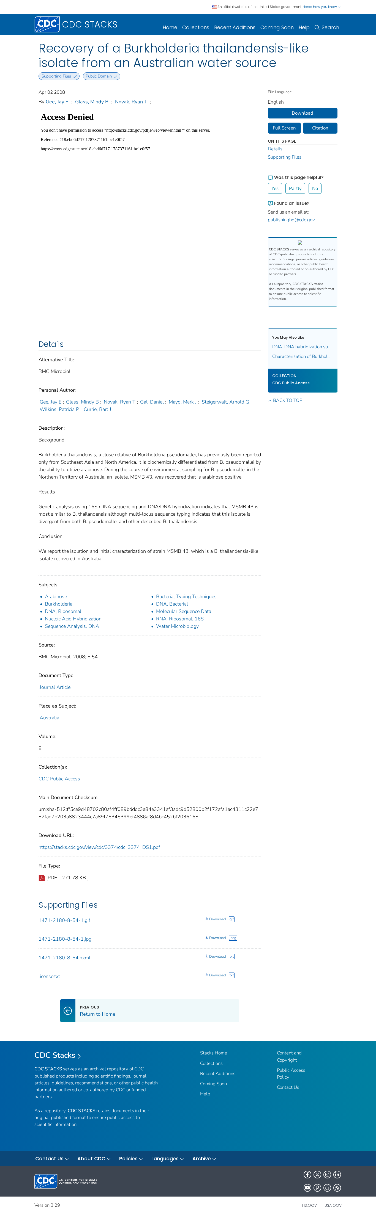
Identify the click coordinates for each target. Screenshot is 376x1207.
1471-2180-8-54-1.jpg (65, 939)
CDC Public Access (59, 778)
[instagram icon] (327, 1174)
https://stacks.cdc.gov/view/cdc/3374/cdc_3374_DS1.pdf (99, 847)
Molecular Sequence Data (183, 611)
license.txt (49, 976)
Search (330, 27)
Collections (195, 27)
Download (217, 919)
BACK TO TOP (287, 400)
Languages (165, 1158)
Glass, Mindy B (91, 101)
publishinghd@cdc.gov (291, 220)
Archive (201, 1158)
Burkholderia (58, 604)
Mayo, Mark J (183, 402)
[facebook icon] (307, 1174)
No (315, 188)
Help (304, 27)
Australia (49, 717)
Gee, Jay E (57, 101)
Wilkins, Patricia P (59, 409)
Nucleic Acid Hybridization (73, 618)
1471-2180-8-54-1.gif (64, 920)
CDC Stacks (54, 1055)
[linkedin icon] (337, 1174)
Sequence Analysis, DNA (72, 626)
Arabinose (56, 596)
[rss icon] (337, 1187)
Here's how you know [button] (320, 6)
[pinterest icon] (317, 1187)
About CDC (91, 1158)
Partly (295, 188)
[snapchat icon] (327, 1187)
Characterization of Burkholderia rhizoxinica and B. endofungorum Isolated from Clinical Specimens (302, 356)
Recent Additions (234, 27)
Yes (275, 188)
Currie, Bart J (97, 409)
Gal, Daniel (152, 402)
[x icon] (317, 1174)
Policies (128, 1158)
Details (275, 149)
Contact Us (288, 1087)
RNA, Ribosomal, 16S (180, 618)
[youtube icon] (307, 1187)
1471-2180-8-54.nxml (64, 957)
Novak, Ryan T (131, 101)
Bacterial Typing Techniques (186, 596)
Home (170, 27)
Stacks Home (213, 1053)
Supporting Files (284, 157)
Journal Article (55, 687)
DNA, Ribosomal (63, 611)
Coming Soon (277, 27)
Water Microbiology (177, 626)
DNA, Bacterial (172, 604)
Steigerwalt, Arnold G (225, 402)
